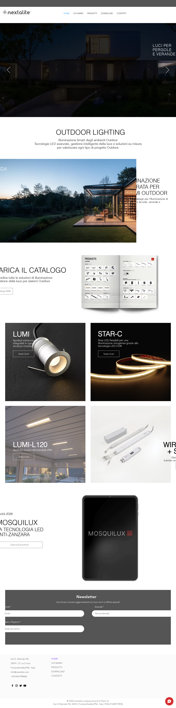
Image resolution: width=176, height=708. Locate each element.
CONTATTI (56, 675)
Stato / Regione (11, 622)
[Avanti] (167, 70)
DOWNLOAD (58, 671)
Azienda (98, 607)
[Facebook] (12, 685)
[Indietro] (8, 70)
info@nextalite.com (20, 672)
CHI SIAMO (56, 663)
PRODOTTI (56, 667)
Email (7, 607)
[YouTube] (24, 685)
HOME (54, 658)
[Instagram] (16, 685)
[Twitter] (20, 685)
